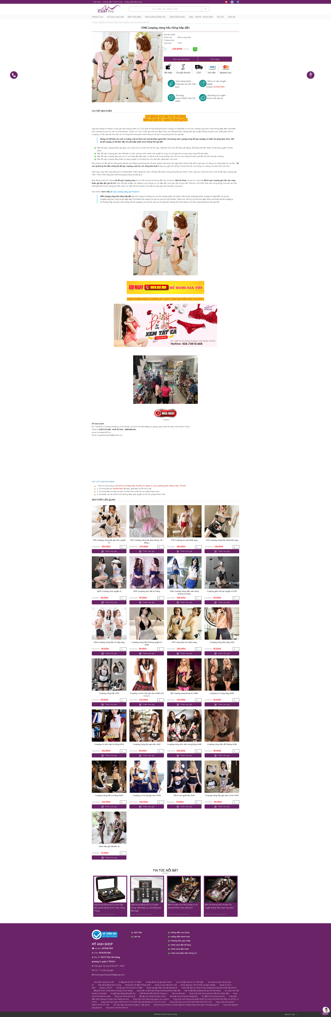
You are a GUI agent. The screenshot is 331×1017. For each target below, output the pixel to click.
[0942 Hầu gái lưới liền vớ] (109, 828)
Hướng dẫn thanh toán (180, 936)
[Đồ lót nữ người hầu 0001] (184, 777)
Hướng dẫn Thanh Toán (113, 2)
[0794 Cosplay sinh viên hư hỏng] (146, 572)
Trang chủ (97, 17)
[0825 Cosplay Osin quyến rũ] (109, 572)
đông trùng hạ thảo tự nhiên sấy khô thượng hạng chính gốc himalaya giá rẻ (186, 1005)
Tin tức (220, 17)
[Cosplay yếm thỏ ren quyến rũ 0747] (222, 572)
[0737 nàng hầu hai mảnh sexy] (184, 623)
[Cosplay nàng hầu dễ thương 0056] (222, 725)
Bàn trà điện (134, 17)
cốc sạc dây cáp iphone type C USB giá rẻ (131, 1005)
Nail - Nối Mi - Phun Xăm (201, 17)
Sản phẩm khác (177, 17)
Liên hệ (231, 17)
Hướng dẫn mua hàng (180, 932)
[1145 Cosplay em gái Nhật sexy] (184, 521)
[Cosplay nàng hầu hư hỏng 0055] (109, 777)
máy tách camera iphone (117, 1007)
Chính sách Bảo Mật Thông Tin (184, 953)
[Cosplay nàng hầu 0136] (109, 674)
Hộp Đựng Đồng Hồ (155, 17)
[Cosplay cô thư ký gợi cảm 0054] (146, 777)
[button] (127, 98)
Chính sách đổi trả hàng (181, 945)
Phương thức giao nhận (180, 941)
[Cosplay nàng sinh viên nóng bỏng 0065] (184, 725)
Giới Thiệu (138, 932)
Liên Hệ (137, 936)
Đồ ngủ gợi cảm (115, 17)
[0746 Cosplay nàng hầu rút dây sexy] (109, 623)
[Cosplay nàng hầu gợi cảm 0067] (146, 725)
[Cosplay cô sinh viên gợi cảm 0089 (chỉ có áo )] (146, 674)
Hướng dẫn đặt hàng (133, 2)
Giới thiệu (97, 2)
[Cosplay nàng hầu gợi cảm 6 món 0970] (222, 777)
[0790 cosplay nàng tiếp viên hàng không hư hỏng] (184, 572)
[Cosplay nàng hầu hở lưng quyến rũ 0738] (146, 623)
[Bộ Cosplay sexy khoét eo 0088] (184, 674)
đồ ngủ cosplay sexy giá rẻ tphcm (125, 191)
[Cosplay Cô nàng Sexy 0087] (222, 674)
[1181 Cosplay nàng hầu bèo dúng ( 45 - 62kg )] (146, 521)
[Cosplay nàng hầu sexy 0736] (222, 623)
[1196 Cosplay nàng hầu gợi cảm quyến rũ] (109, 521)
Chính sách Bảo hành (180, 949)
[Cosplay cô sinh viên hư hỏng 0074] (109, 725)
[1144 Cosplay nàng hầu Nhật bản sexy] (222, 521)
